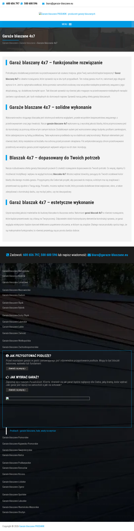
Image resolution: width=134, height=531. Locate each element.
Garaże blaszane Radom (13, 295)
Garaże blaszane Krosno (13, 474)
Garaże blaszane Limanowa (15, 282)
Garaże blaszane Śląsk (12, 302)
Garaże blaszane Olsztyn (13, 512)
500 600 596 (49, 255)
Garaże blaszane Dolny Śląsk (15, 315)
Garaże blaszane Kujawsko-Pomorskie (20, 443)
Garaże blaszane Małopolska (15, 271)
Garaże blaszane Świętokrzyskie (17, 450)
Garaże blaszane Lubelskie (14, 321)
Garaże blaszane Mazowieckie (16, 290)
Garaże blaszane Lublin (13, 326)
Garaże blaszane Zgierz (13, 487)
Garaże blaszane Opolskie (14, 494)
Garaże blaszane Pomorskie (15, 437)
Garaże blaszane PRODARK (31, 526)
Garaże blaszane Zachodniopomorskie (20, 347)
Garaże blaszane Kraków (13, 276)
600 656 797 (31, 255)
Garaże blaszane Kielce (13, 455)
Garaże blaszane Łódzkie (14, 481)
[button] (64, 24)
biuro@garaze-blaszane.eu (59, 3)
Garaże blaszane (10, 43)
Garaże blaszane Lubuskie (14, 501)
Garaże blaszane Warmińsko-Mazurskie (20, 507)
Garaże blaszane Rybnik (13, 307)
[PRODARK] (67, 13)
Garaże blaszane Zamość (14, 333)
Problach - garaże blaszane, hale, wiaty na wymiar (33, 430)
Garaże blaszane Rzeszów (14, 468)
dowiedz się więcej (17, 368)
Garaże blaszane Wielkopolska (16, 340)
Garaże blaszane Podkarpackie (16, 463)
